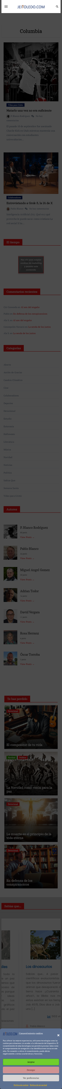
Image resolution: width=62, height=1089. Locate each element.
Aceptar (31, 1061)
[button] (57, 1033)
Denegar (31, 1069)
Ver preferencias (31, 1077)
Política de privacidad (38, 1085)
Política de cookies (21, 1085)
